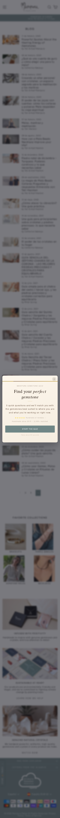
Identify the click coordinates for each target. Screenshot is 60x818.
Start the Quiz (30, 429)
